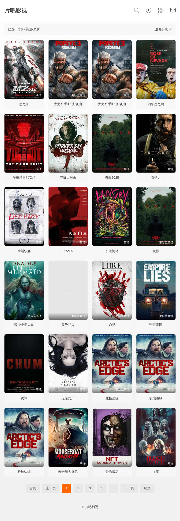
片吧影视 (15, 10)
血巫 (156, 472)
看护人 (156, 177)
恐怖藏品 (112, 472)
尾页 (147, 488)
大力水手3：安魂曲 (68, 104)
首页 (33, 488)
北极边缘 (112, 398)
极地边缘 (155, 398)
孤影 (156, 251)
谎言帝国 (155, 325)
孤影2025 (112, 177)
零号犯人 (68, 325)
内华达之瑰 (156, 104)
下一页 (129, 488)
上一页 (51, 488)
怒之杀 (24, 104)
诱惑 (112, 325)
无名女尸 (68, 398)
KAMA (68, 251)
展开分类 (161, 29)
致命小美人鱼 (24, 325)
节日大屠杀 (68, 177)
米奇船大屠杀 (68, 472)
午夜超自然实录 (24, 177)
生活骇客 (24, 251)
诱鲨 (24, 398)
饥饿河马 (112, 251)
